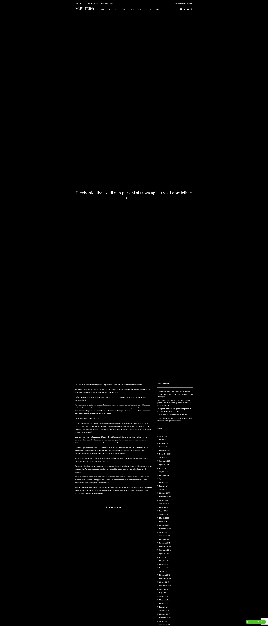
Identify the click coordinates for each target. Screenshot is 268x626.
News (140, 9)
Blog (133, 9)
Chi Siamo (112, 9)
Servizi (123, 9)
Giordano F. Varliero (147, 198)
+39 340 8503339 (93, 3)
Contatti (157, 9)
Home (101, 9)
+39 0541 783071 (81, 3)
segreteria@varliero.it (107, 3)
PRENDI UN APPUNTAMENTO (183, 3)
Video (148, 9)
